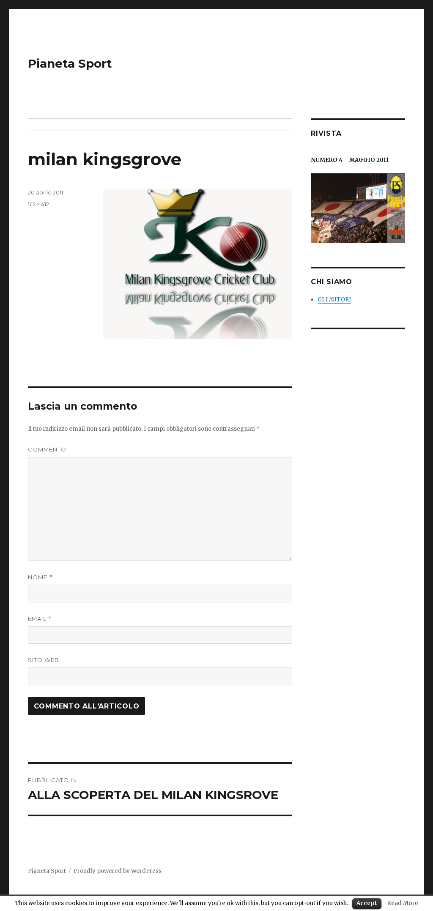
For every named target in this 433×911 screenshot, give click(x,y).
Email (40, 618)
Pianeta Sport (70, 63)
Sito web (43, 660)
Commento (47, 449)
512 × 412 (38, 204)
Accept (366, 903)
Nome (40, 577)
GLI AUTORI (334, 299)
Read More (402, 903)
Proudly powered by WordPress (118, 871)
